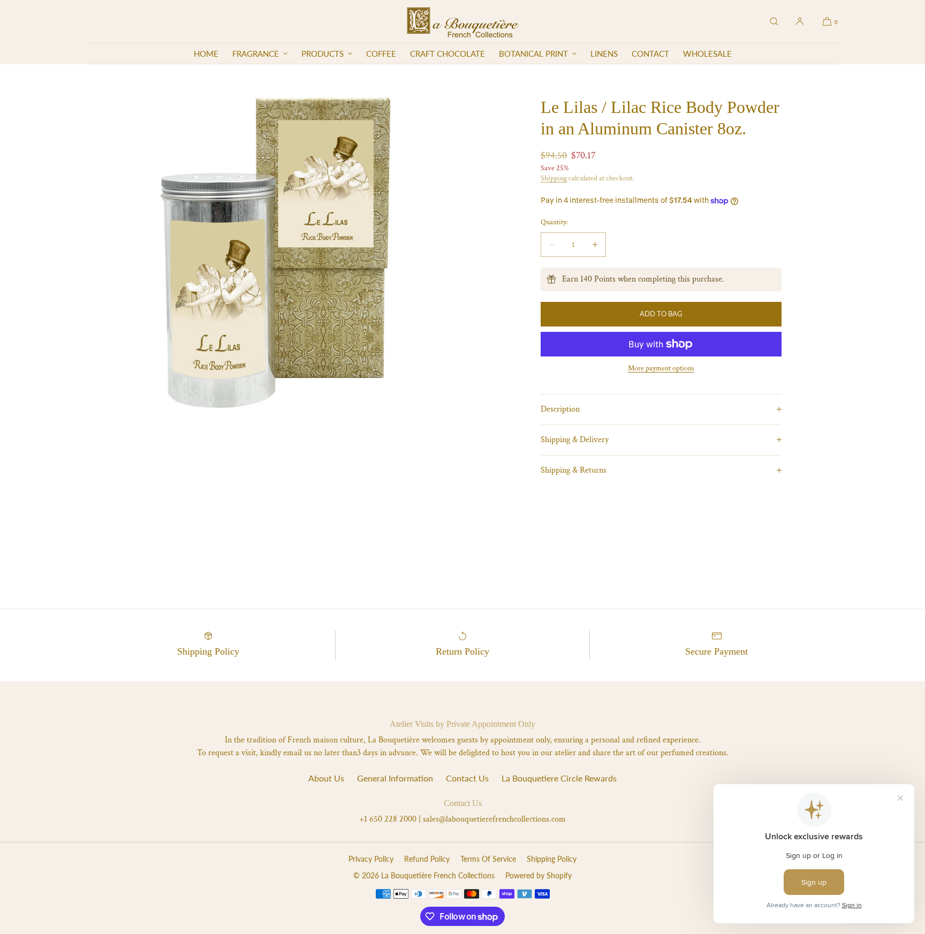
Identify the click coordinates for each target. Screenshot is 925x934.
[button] (774, 21)
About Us (326, 778)
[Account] (800, 21)
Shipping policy (552, 858)
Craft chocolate (447, 53)
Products (322, 53)
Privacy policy (370, 858)
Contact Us (467, 778)
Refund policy (427, 858)
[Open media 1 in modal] (274, 252)
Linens (604, 53)
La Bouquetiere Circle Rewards (559, 778)
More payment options (661, 368)
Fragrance (255, 53)
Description (560, 409)
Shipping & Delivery (575, 439)
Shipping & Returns (573, 470)
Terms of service (488, 858)
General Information (395, 778)
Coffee (381, 53)
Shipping (554, 178)
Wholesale (707, 53)
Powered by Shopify (538, 875)
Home (206, 53)
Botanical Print (533, 53)
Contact (650, 53)
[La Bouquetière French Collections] (462, 21)
